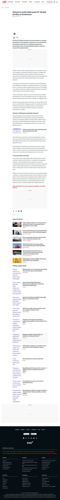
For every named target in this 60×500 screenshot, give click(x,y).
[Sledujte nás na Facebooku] (29, 438)
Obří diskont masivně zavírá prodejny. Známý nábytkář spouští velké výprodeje (34, 244)
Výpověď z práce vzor (45, 467)
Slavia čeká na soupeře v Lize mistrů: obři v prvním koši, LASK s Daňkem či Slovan (34, 346)
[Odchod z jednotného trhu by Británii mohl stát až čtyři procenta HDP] (17, 131)
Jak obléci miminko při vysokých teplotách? (29, 467)
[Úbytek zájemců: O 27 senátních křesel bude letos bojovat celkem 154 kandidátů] (17, 274)
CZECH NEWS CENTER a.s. (34, 492)
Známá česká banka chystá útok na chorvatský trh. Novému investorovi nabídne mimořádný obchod (33, 252)
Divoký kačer (44, 468)
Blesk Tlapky (13, 451)
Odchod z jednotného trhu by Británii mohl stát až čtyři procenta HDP (34, 130)
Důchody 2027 (44, 483)
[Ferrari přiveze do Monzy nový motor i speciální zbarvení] (17, 384)
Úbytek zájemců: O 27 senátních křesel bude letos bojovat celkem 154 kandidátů (35, 270)
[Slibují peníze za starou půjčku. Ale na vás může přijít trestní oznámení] (17, 260)
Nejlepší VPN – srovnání (26, 484)
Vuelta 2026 (54, 453)
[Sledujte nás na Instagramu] (31, 438)
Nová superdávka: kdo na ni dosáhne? (48, 460)
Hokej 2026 (4, 481)
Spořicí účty (44, 479)
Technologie (24, 475)
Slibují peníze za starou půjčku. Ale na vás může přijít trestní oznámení (34, 259)
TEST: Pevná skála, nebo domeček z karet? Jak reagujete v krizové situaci (34, 309)
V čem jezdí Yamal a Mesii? (7, 464)
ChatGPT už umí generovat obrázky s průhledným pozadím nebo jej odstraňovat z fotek (35, 321)
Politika (43, 457)
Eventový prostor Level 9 (37, 453)
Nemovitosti (45, 451)
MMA (3, 478)
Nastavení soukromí (7, 497)
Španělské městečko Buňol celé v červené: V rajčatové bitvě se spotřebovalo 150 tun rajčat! (35, 369)
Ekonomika (17, 1)
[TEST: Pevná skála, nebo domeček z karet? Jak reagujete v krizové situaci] (17, 312)
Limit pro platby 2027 (45, 481)
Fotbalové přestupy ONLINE (25, 453)
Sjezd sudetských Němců (46, 462)
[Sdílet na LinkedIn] (21, 211)
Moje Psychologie (6, 451)
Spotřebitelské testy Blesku (36, 451)
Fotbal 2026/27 (5, 479)
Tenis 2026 (4, 483)
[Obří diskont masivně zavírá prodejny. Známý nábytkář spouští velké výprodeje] (17, 245)
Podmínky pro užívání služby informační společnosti (29, 495)
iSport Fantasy (27, 451)
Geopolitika (24, 1)
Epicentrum (5, 460)
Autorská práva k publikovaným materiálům (11, 495)
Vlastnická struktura (15, 497)
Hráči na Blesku (19, 451)
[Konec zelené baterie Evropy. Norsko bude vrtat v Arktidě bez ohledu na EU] (17, 239)
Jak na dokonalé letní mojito (27, 469)
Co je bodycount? (6, 468)
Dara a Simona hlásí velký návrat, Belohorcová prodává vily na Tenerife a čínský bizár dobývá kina (33, 284)
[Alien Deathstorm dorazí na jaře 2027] (17, 361)
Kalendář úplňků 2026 (6, 467)
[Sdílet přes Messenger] (19, 211)
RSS (39, 429)
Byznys (30, 1)
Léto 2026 (24, 457)
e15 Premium (10, 1)
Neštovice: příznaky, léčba (7, 462)
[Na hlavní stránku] (4, 2)
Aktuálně (4, 457)
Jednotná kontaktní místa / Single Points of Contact (29, 497)
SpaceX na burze (25, 478)
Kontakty (17, 429)
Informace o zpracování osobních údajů (45, 495)
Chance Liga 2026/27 (46, 453)
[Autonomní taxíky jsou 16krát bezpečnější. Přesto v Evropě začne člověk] (17, 301)
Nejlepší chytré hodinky (26, 483)
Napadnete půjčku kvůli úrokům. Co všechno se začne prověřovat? (33, 335)
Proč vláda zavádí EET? (46, 464)
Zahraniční (7, 7)
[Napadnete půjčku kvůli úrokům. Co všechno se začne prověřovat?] (17, 338)
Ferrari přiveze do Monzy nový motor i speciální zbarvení (33, 381)
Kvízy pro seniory (6, 465)
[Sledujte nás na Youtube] (34, 438)
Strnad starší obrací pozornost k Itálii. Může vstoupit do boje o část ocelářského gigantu (35, 231)
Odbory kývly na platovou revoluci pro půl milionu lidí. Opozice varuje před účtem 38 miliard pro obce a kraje (34, 224)
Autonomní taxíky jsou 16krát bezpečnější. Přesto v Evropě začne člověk (34, 298)
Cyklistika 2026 (5, 488)
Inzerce (27, 429)
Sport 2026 (5, 475)
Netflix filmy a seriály (26, 486)
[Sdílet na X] (16, 211)
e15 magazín (37, 1)
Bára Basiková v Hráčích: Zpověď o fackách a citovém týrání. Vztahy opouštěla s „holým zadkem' (35, 392)
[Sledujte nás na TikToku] (36, 438)
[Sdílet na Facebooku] (14, 211)
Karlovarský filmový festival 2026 (28, 460)
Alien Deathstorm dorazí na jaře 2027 (33, 358)
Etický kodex (41, 497)
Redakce (22, 429)
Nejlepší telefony (25, 479)
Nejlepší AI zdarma (25, 481)
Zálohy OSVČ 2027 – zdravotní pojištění (48, 486)
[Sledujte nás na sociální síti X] (26, 438)
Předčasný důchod (45, 478)
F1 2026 (4, 484)
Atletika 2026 (5, 486)
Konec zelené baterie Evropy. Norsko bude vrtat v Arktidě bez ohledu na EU (34, 238)
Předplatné (34, 429)
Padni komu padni (45, 465)
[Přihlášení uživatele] (54, 2)
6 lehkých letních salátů (26, 471)
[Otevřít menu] (57, 2)
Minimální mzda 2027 (45, 484)
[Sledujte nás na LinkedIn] (23, 438)
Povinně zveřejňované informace (50, 497)
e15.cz (2, 7)
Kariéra (43, 429)
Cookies (54, 495)
